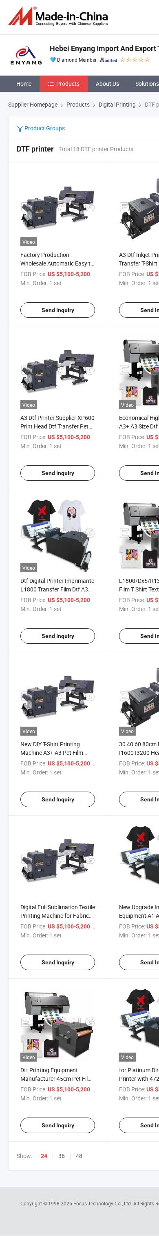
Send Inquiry (58, 310)
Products (68, 83)
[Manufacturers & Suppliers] (59, 16)
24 (44, 1156)
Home (23, 83)
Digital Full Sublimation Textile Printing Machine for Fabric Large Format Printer (57, 915)
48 (79, 1156)
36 (61, 1156)
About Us (107, 83)
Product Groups (44, 128)
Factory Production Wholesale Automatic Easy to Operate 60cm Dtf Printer (57, 263)
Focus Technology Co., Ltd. (103, 1203)
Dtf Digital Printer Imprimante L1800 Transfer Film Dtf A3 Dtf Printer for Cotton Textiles (57, 589)
